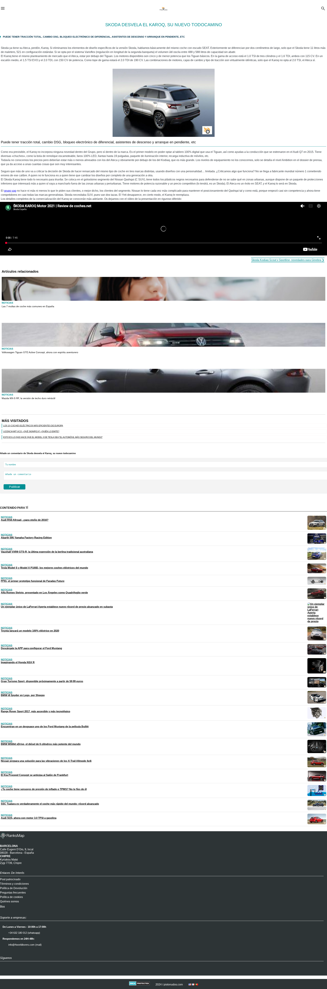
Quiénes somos (9, 901)
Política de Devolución (13, 888)
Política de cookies (11, 897)
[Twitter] (13, 972)
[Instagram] (4, 972)
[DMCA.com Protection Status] (139, 984)
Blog (2, 906)
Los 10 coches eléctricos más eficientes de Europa (33, 425)
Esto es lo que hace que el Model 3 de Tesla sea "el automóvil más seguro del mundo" (53, 437)
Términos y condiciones (14, 883)
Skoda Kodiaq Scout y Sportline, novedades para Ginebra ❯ (287, 260)
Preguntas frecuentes (13, 892)
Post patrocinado (10, 879)
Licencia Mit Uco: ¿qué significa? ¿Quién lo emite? (31, 431)
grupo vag (10, 190)
